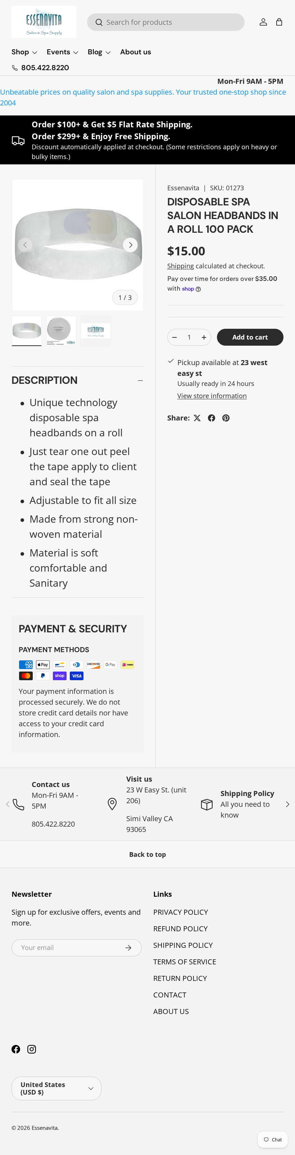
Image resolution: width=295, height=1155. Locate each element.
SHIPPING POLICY (183, 945)
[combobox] (166, 22)
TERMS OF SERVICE (184, 962)
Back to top (147, 854)
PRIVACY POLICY (180, 912)
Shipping (180, 266)
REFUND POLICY (180, 928)
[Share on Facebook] (211, 418)
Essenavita (183, 187)
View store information (212, 395)
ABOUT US (171, 1011)
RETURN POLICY (180, 978)
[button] (279, 22)
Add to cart (250, 337)
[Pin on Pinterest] (226, 418)
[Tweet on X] (197, 418)
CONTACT (169, 995)
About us (135, 51)
